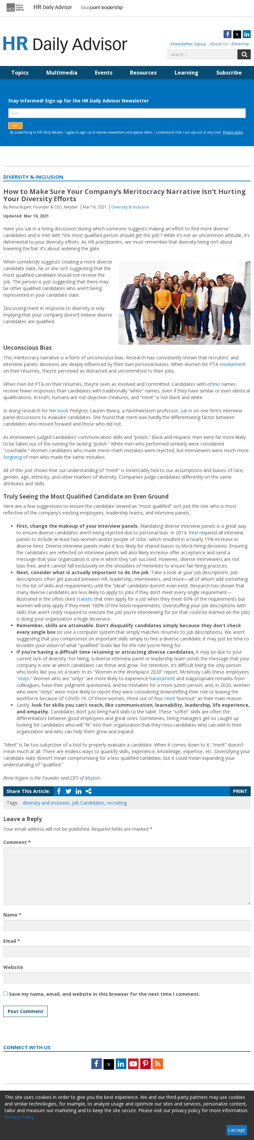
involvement (233, 364)
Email (11, 941)
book (63, 410)
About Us (219, 44)
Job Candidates (88, 803)
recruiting (117, 803)
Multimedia (61, 72)
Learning (186, 72)
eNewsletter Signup (188, 44)
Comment (17, 842)
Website (13, 967)
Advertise (240, 44)
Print (240, 791)
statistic (84, 599)
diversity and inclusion (46, 803)
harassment (162, 678)
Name (12, 915)
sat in (186, 410)
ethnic (213, 384)
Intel (193, 532)
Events (103, 72)
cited (169, 698)
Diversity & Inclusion (130, 207)
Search (244, 54)
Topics (19, 72)
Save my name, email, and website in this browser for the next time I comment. (104, 994)
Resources (143, 72)
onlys (23, 678)
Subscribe (229, 72)
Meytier (93, 778)
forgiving (12, 457)
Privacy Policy (19, 1117)
